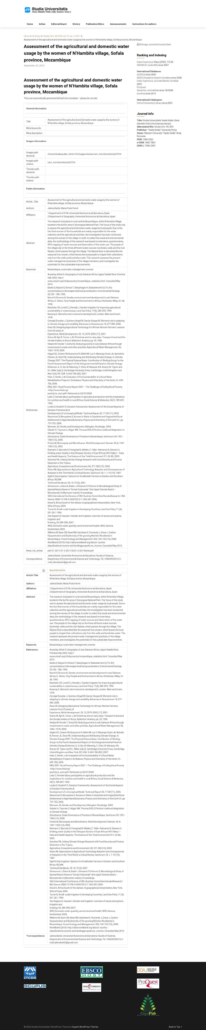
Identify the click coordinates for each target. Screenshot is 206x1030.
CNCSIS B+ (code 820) (147, 65)
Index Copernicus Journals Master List (155, 81)
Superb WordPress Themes (85, 1027)
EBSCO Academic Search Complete (154, 78)
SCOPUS (141, 74)
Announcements (118, 24)
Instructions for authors (144, 24)
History (76, 24)
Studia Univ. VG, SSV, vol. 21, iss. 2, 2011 (61, 36)
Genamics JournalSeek (148, 90)
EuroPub (141, 93)
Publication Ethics (95, 24)
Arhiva (42, 24)
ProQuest (141, 87)
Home (30, 24)
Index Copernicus (145, 62)
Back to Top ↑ (175, 1027)
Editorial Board (59, 24)
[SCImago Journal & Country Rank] (154, 44)
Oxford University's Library (149, 103)
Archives (36, 36)
